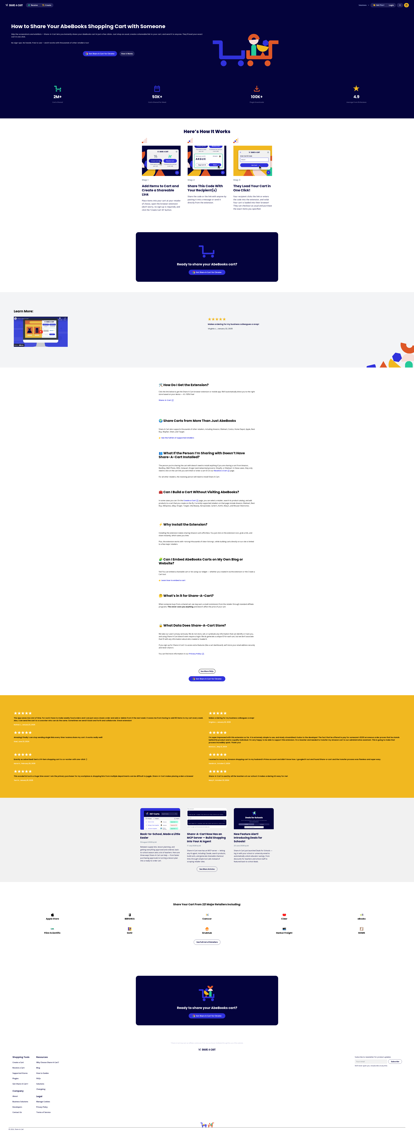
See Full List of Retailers (207, 942)
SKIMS (361, 932)
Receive (34, 5)
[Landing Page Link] (14, 5)
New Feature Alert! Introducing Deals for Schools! (248, 837)
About (15, 1096)
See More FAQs (207, 671)
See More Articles (207, 869)
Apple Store (52, 918)
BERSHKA (130, 918)
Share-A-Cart (165, 400)
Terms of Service (43, 1112)
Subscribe (395, 1061)
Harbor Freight (284, 932)
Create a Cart (189, 500)
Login (391, 5)
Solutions (363, 5)
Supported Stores (20, 1073)
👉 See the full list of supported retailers (176, 438)
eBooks (362, 918)
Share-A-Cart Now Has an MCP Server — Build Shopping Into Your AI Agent (206, 837)
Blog (38, 1068)
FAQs (38, 1078)
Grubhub (207, 932)
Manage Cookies (43, 1101)
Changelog (40, 1089)
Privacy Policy (195, 654)
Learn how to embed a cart (173, 580)
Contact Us (17, 1112)
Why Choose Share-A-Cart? (47, 1062)
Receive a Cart (220, 470)
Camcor (207, 918)
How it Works (127, 53)
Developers (17, 1107)
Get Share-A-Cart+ (20, 1084)
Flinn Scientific (52, 932)
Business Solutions (20, 1101)
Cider (284, 918)
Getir (130, 932)
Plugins (16, 1078)
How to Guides (42, 1073)
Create (48, 5)
